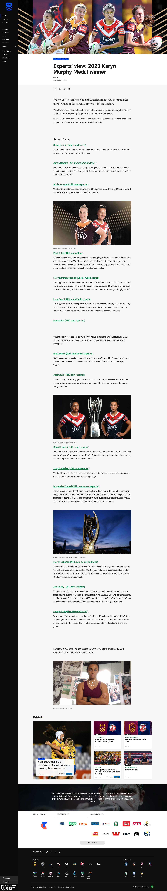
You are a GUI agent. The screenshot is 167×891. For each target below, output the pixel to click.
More (5, 46)
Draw (5, 26)
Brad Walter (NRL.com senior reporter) (73, 353)
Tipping (6, 43)
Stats (5, 36)
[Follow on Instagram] (59, 852)
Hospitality (6, 58)
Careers (51, 887)
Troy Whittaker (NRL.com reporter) (71, 468)
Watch (5, 19)
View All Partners (92, 842)
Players (6, 32)
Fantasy (6, 39)
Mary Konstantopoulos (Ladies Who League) (76, 277)
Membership (7, 51)
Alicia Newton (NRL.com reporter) (70, 184)
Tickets (5, 54)
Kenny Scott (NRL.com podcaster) (70, 611)
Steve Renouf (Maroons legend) (69, 144)
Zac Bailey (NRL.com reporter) (69, 586)
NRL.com (57, 77)
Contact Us (61, 887)
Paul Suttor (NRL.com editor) (68, 253)
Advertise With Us (69, 887)
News (5, 15)
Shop (4, 61)
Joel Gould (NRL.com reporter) (69, 374)
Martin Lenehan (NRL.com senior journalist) (75, 561)
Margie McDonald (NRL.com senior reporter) (76, 486)
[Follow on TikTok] (47, 852)
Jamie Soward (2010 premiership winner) (74, 162)
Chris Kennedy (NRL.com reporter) (71, 447)
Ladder (5, 29)
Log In (7, 882)
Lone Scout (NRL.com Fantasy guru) (71, 299)
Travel (5, 22)
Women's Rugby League (61, 59)
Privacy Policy (42, 887)
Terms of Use (34, 887)
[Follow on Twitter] (55, 852)
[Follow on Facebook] (51, 852)
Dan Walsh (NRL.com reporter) (69, 320)
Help (55, 887)
